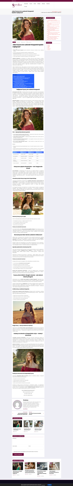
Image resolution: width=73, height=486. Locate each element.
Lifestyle (43, 3)
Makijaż (38, 3)
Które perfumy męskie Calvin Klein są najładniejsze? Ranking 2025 (41, 473)
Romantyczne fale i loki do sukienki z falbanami (21, 81)
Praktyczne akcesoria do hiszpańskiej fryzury (21, 87)
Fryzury (31, 3)
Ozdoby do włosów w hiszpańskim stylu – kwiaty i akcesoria (22, 86)
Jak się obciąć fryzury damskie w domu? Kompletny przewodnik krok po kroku (27, 429)
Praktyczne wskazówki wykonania (20, 80)
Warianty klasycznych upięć (18, 79)
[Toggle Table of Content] (32, 75)
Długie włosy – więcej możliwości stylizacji (20, 85)
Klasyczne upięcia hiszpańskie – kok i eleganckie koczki (22, 77)
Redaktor (30, 474)
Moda (35, 3)
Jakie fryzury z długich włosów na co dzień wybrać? (38, 429)
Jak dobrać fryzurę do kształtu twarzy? (35, 414)
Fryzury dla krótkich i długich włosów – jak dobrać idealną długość (23, 83)
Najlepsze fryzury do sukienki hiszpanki (19, 76)
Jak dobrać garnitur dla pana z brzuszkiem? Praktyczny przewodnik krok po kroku (53, 21)
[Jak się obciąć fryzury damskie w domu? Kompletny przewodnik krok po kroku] (28, 423)
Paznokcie (26, 3)
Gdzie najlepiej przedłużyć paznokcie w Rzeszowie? (54, 472)
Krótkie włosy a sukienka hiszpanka (19, 84)
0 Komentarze (29, 42)
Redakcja (19, 42)
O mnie (25, 6)
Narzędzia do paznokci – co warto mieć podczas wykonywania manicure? (30, 471)
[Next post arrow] (43, 413)
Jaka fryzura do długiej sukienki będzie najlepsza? (17, 429)
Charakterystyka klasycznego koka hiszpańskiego (22, 78)
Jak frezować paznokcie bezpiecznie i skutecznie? (22, 414)
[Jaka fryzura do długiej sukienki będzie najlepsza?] (17, 423)
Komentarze (14, 438)
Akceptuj (49, 484)
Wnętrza (48, 3)
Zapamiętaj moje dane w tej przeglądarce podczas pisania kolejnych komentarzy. (26, 451)
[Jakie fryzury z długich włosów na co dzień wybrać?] (38, 423)
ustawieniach (43, 485)
